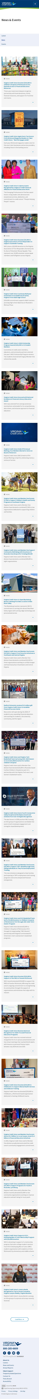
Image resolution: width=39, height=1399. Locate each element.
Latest (4, 36)
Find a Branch (7, 1379)
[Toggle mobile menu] (35, 4)
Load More (18, 1319)
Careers (5, 1363)
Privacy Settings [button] (13, 1391)
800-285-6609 (10, 1348)
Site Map (22, 1391)
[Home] (9, 3)
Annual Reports (8, 1368)
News (3, 40)
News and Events (8, 1365)
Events (4, 44)
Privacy (4, 1391)
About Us (6, 1360)
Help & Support (8, 1371)
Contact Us (6, 1376)
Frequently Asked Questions (12, 1373)
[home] (19, 1344)
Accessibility (7, 1381)
